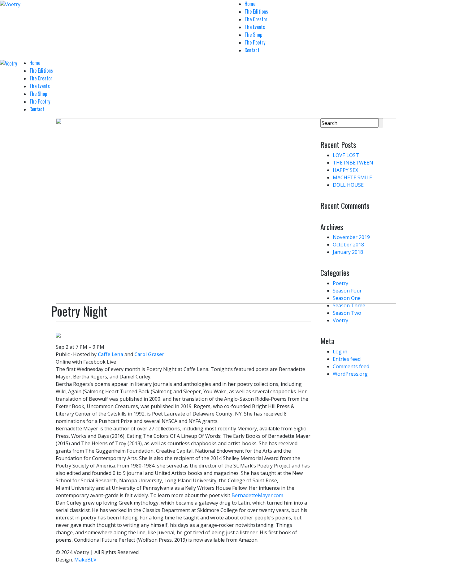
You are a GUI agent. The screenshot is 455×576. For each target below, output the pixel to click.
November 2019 (351, 237)
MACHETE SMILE (352, 177)
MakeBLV (85, 559)
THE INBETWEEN (353, 162)
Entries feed (347, 359)
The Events (255, 27)
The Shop (253, 34)
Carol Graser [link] (149, 354)
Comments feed (351, 366)
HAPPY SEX (345, 170)
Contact (252, 50)
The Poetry (255, 42)
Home (250, 3)
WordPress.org (350, 373)
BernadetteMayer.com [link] (257, 495)
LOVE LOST (346, 155)
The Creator (256, 19)
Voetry (340, 320)
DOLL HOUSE (348, 184)
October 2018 (348, 244)
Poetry (340, 283)
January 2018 (348, 252)
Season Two (347, 312)
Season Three (349, 305)
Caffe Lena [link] (110, 354)
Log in (340, 351)
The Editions (256, 11)
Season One (347, 298)
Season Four (347, 290)
